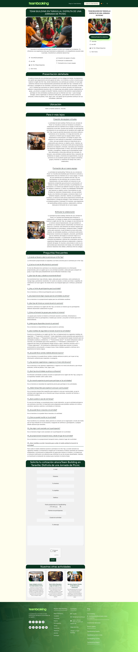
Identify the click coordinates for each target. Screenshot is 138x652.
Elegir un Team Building (75, 3)
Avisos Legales (91, 626)
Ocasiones (56, 628)
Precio (55, 621)
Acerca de (73, 623)
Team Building (91, 613)
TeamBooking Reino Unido (94, 635)
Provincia (56, 618)
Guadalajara (39, 57)
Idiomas (56, 633)
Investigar (56, 635)
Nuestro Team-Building (60, 609)
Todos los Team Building (92, 3)
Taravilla (33, 57)
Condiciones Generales (93, 623)
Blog (88, 609)
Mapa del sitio (74, 627)
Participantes (57, 623)
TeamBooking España (93, 631)
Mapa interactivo (58, 613)
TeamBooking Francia (93, 638)
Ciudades (56, 616)
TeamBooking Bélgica (93, 642)
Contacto (73, 609)
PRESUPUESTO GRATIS (99, 37)
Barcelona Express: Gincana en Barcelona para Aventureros (75, 586)
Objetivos (56, 630)
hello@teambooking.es (79, 617)
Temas (55, 625)
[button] (107, 3)
